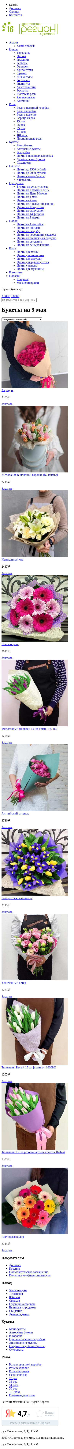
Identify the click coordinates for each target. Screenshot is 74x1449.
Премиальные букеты (31, 176)
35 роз (21, 128)
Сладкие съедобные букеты (27, 1346)
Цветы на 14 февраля (30, 214)
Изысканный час (12, 559)
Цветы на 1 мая (27, 196)
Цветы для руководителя (33, 262)
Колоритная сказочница (17, 898)
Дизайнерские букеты (31, 159)
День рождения (19, 1314)
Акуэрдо (7, 390)
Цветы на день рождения (33, 245)
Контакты (15, 15)
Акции (13, 42)
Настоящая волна (13, 1236)
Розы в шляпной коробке (33, 107)
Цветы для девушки (29, 258)
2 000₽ (6, 296)
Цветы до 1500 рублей (31, 169)
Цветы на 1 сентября (30, 224)
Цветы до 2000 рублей (31, 172)
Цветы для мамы (27, 251)
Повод (13, 220)
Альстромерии (26, 87)
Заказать (7, 404)
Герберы (22, 63)
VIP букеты (24, 179)
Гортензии (23, 80)
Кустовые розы (26, 94)
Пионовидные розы (29, 138)
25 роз (21, 124)
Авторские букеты (29, 148)
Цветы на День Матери (32, 193)
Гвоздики (23, 59)
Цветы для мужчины (30, 269)
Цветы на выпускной (30, 210)
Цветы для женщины (30, 255)
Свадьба (14, 1300)
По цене (14, 166)
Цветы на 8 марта (28, 217)
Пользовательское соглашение (28, 1272)
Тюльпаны (23, 52)
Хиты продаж (26, 45)
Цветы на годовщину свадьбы (36, 234)
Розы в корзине (26, 114)
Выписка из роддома (22, 1307)
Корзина (14, 1268)
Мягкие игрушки (28, 282)
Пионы (21, 56)
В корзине (15, 272)
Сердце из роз (26, 118)
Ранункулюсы (26, 97)
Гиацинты (23, 83)
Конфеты (22, 279)
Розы (12, 104)
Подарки (14, 275)
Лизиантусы (25, 76)
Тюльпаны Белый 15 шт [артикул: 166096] (29, 1067)
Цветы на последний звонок (35, 203)
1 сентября (16, 1293)
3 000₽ (15, 296)
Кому (12, 248)
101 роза (22, 135)
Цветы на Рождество (30, 207)
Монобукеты (25, 145)
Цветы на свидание (29, 241)
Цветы (13, 49)
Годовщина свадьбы (22, 1304)
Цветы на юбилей (28, 227)
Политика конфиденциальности (30, 1275)
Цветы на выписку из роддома (36, 238)
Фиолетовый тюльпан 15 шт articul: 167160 (29, 728)
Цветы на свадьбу (28, 231)
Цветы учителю (27, 265)
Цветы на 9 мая (27, 200)
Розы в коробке (26, 111)
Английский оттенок (15, 813)
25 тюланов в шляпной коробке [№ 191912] (30, 474)
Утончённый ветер (14, 982)
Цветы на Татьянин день (33, 190)
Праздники (16, 183)
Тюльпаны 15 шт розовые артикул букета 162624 (33, 1152)
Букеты (14, 142)
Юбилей (14, 1297)
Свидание (15, 1310)
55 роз (13, 1388)
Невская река (10, 644)
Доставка (15, 8)
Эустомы (22, 90)
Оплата (14, 11)
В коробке (23, 152)
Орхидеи (22, 66)
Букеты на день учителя (32, 186)
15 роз (21, 121)
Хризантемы (25, 69)
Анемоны (23, 100)
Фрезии (22, 73)
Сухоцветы (24, 162)
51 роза (21, 131)
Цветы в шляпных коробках (35, 155)
